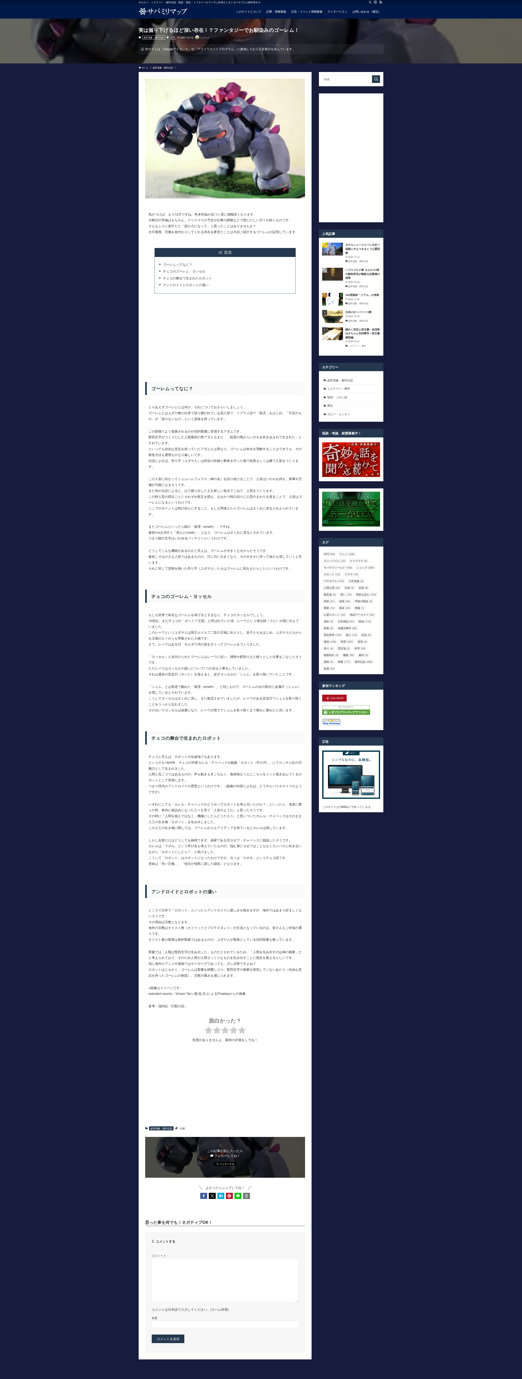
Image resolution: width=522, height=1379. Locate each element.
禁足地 (344, 648)
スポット (332, 574)
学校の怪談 (363, 601)
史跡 (363, 588)
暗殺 (328, 628)
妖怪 (344, 601)
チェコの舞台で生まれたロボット (187, 278)
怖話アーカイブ (362, 614)
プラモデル (334, 581)
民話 (366, 635)
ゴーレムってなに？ (177, 264)
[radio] (208, 1030)
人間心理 (332, 588)
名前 (154, 1318)
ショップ (365, 567)
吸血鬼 (330, 594)
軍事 (344, 662)
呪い (346, 594)
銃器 (329, 668)
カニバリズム (334, 561)
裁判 (363, 655)
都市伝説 (363, 662)
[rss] (380, 2)
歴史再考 (332, 635)
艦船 (348, 655)
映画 (365, 621)
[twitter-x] (370, 2)
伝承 (172, 37)
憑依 (328, 621)
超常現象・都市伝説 (154, 37)
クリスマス (358, 561)
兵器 (349, 588)
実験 (329, 608)
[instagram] (375, 2)
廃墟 (359, 608)
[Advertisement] (225, 335)
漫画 (330, 641)
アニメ (347, 554)
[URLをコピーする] (246, 1196)
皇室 (362, 641)
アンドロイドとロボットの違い (186, 284)
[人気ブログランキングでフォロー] (346, 714)
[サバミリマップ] (163, 11)
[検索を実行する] (376, 79)
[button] (203, 1196)
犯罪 (347, 641)
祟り (328, 648)
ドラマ (351, 574)
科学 (360, 648)
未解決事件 (347, 628)
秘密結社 (331, 655)
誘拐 (328, 662)
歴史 (330, 405)
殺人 (351, 635)
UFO (329, 554)
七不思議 (356, 581)
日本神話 (346, 621)
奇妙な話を (366, 594)
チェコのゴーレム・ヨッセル (184, 271)
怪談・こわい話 (337, 397)
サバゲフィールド (338, 567)
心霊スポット (334, 614)
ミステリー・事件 (338, 388)
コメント (159, 1255)
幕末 (344, 608)
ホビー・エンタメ (338, 414)
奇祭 (329, 601)
